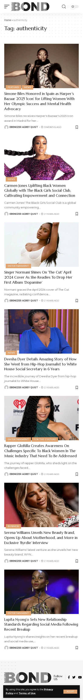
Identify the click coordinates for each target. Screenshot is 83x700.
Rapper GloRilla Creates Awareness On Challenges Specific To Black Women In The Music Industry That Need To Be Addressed (40, 450)
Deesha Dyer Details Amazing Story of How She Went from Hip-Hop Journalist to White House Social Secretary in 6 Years (40, 364)
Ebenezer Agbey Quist (24, 127)
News (27, 87)
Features (13, 87)
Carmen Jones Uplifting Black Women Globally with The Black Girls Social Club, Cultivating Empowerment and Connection (39, 190)
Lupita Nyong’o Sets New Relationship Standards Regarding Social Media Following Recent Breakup (41, 624)
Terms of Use (27, 693)
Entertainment (18, 265)
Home (7, 20)
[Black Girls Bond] (30, 6)
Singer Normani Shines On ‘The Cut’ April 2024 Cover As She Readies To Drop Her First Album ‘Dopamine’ (38, 277)
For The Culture (45, 439)
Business (13, 526)
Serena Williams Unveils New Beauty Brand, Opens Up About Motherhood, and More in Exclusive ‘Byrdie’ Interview (40, 537)
